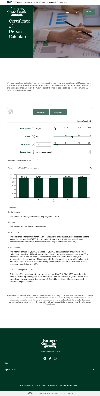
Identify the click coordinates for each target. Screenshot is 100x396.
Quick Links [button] (10, 369)
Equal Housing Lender (70, 385)
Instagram (55, 358)
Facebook (44, 358)
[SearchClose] (75, 12)
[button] (50, 168)
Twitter (50, 358)
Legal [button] (7, 363)
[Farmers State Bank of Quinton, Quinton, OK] (16, 11)
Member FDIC (52, 385)
